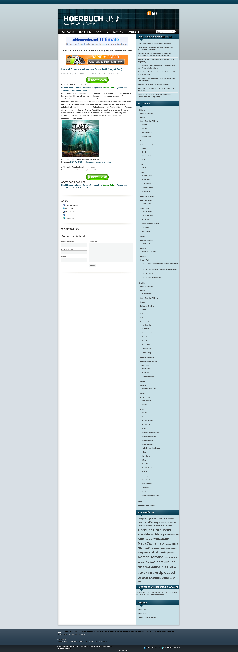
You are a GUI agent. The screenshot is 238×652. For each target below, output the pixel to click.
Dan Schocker (147, 325)
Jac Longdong (146, 476)
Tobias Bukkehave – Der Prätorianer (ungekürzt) (155, 43)
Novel (144, 152)
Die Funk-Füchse (147, 444)
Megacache (161, 538)
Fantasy (85, 74)
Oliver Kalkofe (147, 293)
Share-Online (164, 562)
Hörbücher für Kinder (147, 196)
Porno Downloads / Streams (147, 617)
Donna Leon (146, 369)
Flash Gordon (146, 456)
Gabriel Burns (146, 464)
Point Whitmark (147, 484)
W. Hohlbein (146, 192)
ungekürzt (151, 572)
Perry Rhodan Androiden (146, 505)
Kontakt (119, 31)
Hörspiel (143, 534)
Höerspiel (169, 526)
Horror (162, 525)
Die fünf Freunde (147, 440)
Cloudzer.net (168, 518)
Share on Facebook (72, 205)
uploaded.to (163, 577)
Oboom (143, 548)
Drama (142, 141)
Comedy (143, 117)
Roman (143, 557)
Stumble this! (70, 218)
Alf (143, 416)
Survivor (145, 404)
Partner (133, 31)
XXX (98, 31)
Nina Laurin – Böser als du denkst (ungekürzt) (154, 84)
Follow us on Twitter (172, 647)
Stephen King (146, 204)
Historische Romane (149, 251)
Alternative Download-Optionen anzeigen (79, 167)
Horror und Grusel (146, 200)
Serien (142, 409)
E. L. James (146, 168)
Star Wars (145, 488)
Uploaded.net (146, 577)
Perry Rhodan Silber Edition (151, 277)
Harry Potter (146, 180)
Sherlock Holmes (148, 376)
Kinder (176, 535)
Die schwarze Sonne (149, 333)
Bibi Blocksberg (147, 420)
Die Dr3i (144, 428)
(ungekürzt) (144, 518)
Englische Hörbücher (147, 145)
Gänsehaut (145, 337)
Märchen (143, 236)
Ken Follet (145, 227)
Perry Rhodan (146, 480)
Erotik (142, 165)
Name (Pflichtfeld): (67, 241)
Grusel (141, 526)
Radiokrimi (145, 373)
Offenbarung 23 (147, 132)
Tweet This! (69, 208)
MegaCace (149, 539)
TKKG (144, 492)
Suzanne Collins (147, 188)
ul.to (140, 572)
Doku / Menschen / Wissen (149, 121)
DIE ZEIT (145, 124)
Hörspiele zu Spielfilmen (148, 361)
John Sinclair (146, 349)
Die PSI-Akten (146, 329)
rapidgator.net (156, 552)
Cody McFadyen (147, 211)
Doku (146, 522)
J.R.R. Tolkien (146, 184)
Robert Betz (146, 243)
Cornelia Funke (147, 176)
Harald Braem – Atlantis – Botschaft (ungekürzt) (91, 69)
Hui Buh (144, 472)
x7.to (139, 581)
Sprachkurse (146, 136)
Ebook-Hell (142, 609)
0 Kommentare (112, 74)
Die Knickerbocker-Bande (151, 448)
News (140, 501)
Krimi (141, 538)
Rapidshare (169, 553)
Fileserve (162, 522)
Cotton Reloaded (147, 215)
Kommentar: (93, 241)
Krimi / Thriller (145, 208)
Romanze (143, 256)
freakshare (171, 522)
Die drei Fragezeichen (149, 436)
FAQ (107, 31)
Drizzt (144, 452)
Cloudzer (155, 518)
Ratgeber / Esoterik (146, 240)
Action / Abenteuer (146, 113)
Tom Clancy (146, 231)
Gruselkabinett (147, 341)
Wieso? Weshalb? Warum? (151, 496)
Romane (143, 248)
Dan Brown (145, 219)
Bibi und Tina (146, 424)
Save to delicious (71, 211)
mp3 (175, 543)
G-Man (144, 460)
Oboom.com (157, 548)
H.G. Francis (146, 345)
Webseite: (64, 256)
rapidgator (142, 553)
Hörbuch (145, 530)
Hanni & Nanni (147, 468)
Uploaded (166, 573)
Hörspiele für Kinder (147, 358)
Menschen (167, 544)
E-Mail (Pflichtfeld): (67, 249)
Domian (144, 128)
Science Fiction (147, 156)
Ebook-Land (142, 613)
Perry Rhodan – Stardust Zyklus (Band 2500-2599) (159, 269)
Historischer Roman (151, 526)
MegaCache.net (150, 543)
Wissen (176, 578)
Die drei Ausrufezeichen (150, 432)
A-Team (144, 412)
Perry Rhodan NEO (148, 273)
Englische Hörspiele (147, 306)
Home (59, 635)
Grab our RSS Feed (152, 647)
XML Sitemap (123, 650)
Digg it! (67, 215)
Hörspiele (85, 31)
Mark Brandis (146, 400)
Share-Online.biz (152, 567)
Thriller (144, 160)
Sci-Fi (166, 558)
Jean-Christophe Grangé (150, 223)
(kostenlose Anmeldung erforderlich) (90, 162)
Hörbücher (67, 31)
